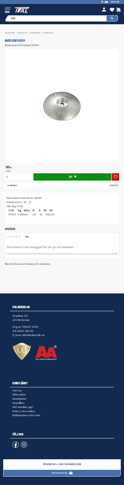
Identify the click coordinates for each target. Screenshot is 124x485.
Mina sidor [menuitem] (19, 394)
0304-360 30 (25, 331)
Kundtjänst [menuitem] (19, 398)
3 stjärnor (13, 236)
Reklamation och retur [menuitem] (26, 415)
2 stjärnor (11, 236)
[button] (7, 9)
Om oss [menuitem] (17, 390)
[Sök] (112, 18)
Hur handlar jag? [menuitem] (22, 407)
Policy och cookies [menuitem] (23, 411)
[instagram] (15, 443)
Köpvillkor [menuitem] (18, 402)
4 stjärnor (16, 236)
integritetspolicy (93, 479)
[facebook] (13, 443)
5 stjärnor (19, 236)
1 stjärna (8, 236)
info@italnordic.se (33, 335)
